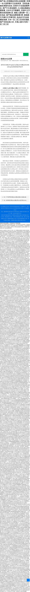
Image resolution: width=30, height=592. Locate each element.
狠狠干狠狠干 (23, 238)
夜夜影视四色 (23, 409)
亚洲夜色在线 (18, 232)
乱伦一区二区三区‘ (17, 305)
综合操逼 (15, 259)
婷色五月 (12, 354)
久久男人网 (8, 404)
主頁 (10, 60)
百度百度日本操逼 (11, 472)
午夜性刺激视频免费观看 (20, 459)
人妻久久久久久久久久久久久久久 (19, 473)
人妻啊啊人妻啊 (6, 286)
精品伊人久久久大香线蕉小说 (10, 386)
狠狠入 (5, 579)
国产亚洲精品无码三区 (24, 370)
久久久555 (4, 429)
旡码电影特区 (14, 493)
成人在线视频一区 (12, 439)
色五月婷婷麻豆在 (23, 425)
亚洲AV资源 (22, 442)
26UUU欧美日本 (24, 420)
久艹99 (9, 565)
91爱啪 (26, 359)
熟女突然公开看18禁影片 (5, 396)
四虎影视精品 (10, 436)
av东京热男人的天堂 (20, 416)
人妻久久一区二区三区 (10, 338)
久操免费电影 (7, 510)
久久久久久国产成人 (11, 389)
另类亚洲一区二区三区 (21, 518)
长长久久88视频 (13, 542)
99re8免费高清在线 (5, 568)
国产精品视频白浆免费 (5, 511)
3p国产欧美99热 (13, 513)
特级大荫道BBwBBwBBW (11, 544)
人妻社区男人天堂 (17, 324)
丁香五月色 (11, 393)
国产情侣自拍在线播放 (16, 327)
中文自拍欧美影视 (20, 273)
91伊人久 (4, 305)
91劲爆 (28, 288)
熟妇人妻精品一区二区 (6, 272)
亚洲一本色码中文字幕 (17, 591)
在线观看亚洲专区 (10, 582)
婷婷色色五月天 (5, 541)
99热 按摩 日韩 (25, 283)
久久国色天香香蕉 (12, 257)
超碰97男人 (5, 527)
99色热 (21, 322)
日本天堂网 (25, 581)
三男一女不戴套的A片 (5, 488)
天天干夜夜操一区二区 (9, 479)
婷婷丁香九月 (19, 439)
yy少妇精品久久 (12, 367)
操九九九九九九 (26, 355)
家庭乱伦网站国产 (19, 313)
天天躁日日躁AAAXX (16, 563)
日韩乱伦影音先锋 (15, 377)
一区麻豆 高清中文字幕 (4, 367)
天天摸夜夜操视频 (24, 348)
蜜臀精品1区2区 (5, 518)
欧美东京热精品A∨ (25, 265)
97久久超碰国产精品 (18, 289)
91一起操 (6, 539)
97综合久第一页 (25, 537)
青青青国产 (6, 351)
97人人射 (10, 246)
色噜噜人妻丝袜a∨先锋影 (15, 498)
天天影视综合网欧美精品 (18, 436)
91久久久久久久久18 (14, 342)
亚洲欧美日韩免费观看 (23, 317)
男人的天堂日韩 (23, 295)
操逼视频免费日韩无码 (11, 313)
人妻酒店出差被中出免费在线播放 (11, 483)
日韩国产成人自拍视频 (7, 235)
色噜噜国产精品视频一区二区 (20, 517)
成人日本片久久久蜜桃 (4, 247)
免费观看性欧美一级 (18, 294)
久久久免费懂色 (14, 521)
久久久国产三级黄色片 (20, 461)
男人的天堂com (23, 533)
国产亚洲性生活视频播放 (23, 570)
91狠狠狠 (27, 541)
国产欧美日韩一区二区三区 (16, 335)
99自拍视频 (3, 444)
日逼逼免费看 (24, 247)
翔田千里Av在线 (13, 543)
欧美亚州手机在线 (4, 428)
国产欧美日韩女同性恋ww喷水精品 (20, 376)
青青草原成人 (22, 393)
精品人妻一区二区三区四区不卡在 (14, 258)
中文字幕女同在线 (12, 408)
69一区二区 (9, 485)
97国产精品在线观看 (14, 466)
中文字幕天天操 (25, 495)
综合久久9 (24, 534)
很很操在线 (8, 437)
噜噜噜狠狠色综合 (23, 401)
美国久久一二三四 (17, 496)
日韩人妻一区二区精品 (9, 496)
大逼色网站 (2, 556)
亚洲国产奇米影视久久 (15, 425)
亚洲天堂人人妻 (26, 499)
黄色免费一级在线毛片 (20, 306)
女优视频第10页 (23, 377)
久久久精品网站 (21, 440)
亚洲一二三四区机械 (15, 274)
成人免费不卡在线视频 (18, 356)
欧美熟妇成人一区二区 (11, 355)
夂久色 (6, 493)
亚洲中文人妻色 (26, 285)
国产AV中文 (3, 543)
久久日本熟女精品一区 (16, 453)
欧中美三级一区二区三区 (11, 416)
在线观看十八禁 (3, 451)
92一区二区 (6, 475)
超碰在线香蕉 (16, 354)
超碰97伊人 (6, 439)
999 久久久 (20, 371)
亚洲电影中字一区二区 (14, 334)
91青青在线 (25, 256)
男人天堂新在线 (25, 294)
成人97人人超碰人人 (11, 241)
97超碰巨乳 (26, 485)
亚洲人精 (8, 383)
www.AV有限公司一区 (23, 582)
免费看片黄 (2, 590)
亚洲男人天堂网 (5, 252)
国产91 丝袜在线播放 (16, 301)
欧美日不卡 (14, 565)
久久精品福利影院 (11, 553)
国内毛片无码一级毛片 (17, 365)
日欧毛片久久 (10, 399)
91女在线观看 (5, 299)
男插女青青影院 (10, 381)
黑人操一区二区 (6, 554)
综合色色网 (10, 509)
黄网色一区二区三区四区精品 (7, 343)
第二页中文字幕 (10, 572)
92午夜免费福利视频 (10, 583)
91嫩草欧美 (20, 392)
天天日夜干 (16, 554)
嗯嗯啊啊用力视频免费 (21, 484)
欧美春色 (12, 364)
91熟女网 (17, 538)
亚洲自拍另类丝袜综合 (7, 574)
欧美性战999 (21, 478)
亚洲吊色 (18, 533)
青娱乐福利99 (26, 356)
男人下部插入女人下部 (21, 268)
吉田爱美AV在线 (10, 579)
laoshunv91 (9, 490)
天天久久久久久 (24, 498)
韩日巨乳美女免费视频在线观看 (9, 288)
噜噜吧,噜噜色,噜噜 (12, 306)
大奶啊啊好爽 (7, 556)
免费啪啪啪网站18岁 (17, 347)
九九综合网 (7, 507)
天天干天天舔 (4, 457)
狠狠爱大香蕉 (15, 339)
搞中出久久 (26, 521)
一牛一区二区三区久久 (25, 559)
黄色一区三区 (14, 452)
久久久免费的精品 (16, 322)
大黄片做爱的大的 (24, 583)
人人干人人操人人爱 (9, 349)
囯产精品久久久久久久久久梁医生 (11, 450)
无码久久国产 (16, 393)
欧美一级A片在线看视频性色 (9, 251)
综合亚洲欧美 (16, 262)
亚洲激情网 (7, 430)
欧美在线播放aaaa (13, 243)
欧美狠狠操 (10, 576)
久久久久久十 (11, 569)
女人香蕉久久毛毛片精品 (9, 420)
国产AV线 (22, 359)
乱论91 (7, 397)
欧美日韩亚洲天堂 (19, 241)
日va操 (2, 561)
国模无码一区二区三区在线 (7, 516)
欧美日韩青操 (20, 311)
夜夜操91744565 (14, 403)
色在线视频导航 (25, 424)
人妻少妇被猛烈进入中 (16, 455)
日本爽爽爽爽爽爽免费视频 (13, 441)
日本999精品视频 (25, 394)
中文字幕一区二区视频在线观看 (16, 230)
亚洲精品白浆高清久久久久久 (15, 548)
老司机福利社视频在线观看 (15, 238)
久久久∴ (5, 591)
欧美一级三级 (10, 539)
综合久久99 (2, 337)
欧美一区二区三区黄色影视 (23, 526)
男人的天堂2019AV (23, 451)
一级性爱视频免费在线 (24, 398)
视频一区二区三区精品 (20, 564)
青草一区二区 (21, 468)
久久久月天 (24, 423)
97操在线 (28, 246)
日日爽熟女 (16, 362)
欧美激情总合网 (27, 418)
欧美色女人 (13, 232)
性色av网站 (23, 504)
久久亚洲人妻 (12, 564)
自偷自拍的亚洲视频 (19, 506)
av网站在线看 (19, 277)
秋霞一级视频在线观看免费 (5, 506)
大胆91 (20, 510)
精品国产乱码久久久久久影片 (16, 405)
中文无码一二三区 (4, 236)
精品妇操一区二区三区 (7, 563)
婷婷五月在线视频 (20, 435)
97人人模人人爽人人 (15, 478)
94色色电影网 (5, 254)
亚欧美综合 (19, 575)
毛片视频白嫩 (25, 365)
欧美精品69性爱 (10, 451)
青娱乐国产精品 (12, 323)
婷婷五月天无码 (24, 328)
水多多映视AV (7, 564)
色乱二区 (22, 380)
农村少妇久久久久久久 (22, 270)
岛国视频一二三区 (15, 398)
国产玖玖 (17, 290)
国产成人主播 (13, 385)
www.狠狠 (15, 456)
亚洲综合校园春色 (17, 332)
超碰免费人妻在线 (20, 254)
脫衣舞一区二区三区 (7, 340)
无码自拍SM (23, 288)
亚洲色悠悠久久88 (4, 279)
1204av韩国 (12, 522)
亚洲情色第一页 (19, 444)
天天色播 (1, 251)
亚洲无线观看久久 (11, 424)
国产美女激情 (24, 367)
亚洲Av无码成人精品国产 (19, 351)
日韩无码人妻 (16, 383)
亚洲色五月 (11, 351)
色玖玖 (21, 343)
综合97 (18, 264)
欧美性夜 (25, 311)
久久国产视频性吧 (21, 482)
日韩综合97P (26, 323)
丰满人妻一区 (10, 440)
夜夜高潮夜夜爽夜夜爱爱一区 (13, 284)
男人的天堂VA (15, 501)
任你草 (17, 494)
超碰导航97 (6, 504)
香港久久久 (8, 423)
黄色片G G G (9, 256)
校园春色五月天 (10, 281)
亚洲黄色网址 (15, 541)
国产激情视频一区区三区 (23, 236)
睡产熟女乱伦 (22, 262)
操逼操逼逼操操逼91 (14, 468)
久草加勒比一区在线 (18, 523)
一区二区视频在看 (5, 238)
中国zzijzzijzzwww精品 (22, 428)
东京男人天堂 (10, 391)
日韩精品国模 (13, 461)
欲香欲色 (5, 322)
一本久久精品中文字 (5, 480)
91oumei (1, 419)
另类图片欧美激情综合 (18, 479)
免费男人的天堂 (10, 525)
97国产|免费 (4, 469)
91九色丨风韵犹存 (6, 364)
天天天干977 (8, 380)
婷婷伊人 (1, 230)
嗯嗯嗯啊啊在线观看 (17, 545)
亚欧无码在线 (18, 385)
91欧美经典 (26, 436)
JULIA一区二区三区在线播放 (16, 304)
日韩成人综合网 (10, 382)
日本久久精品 (7, 464)
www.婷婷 (21, 441)
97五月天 (28, 335)
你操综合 (8, 304)
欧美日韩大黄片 (9, 463)
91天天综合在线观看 (15, 340)
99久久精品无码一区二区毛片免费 (10, 285)
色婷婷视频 (12, 488)
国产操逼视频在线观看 (21, 307)
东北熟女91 (9, 312)
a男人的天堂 (7, 334)
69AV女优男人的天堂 (19, 585)
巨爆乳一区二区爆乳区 (6, 232)
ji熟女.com (3, 482)
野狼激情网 (19, 547)
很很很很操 (14, 264)
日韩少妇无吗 (21, 334)
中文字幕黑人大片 (14, 586)
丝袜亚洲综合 (18, 283)
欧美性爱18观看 (13, 394)
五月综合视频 (9, 501)
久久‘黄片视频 (12, 507)
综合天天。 (21, 580)
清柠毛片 (17, 331)
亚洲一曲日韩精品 (23, 331)
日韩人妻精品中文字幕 (16, 360)
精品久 (14, 343)
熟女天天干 (15, 537)
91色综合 (10, 370)
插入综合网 (3, 331)
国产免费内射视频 (24, 525)
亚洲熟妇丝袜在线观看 (25, 445)
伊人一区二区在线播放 (23, 500)
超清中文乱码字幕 (23, 354)
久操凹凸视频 (14, 432)
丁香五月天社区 (21, 450)
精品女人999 (20, 485)
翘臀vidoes (27, 564)
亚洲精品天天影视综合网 (18, 256)
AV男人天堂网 (17, 295)
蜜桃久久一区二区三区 (20, 522)
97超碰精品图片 (15, 270)
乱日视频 (26, 272)
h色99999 (23, 490)
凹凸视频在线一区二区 (12, 372)
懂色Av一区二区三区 (4, 262)
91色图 (5, 234)
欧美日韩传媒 (13, 426)
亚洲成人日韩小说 (5, 467)
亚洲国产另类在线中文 (13, 397)
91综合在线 (23, 455)
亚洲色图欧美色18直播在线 (21, 489)
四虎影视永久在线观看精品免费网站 (18, 358)
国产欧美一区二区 (9, 409)
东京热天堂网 (9, 457)
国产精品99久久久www (18, 549)
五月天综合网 (7, 513)
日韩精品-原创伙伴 (12, 254)
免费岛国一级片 (22, 480)
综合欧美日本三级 (17, 486)
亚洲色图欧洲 (23, 563)
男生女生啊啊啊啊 (25, 261)
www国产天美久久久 (15, 242)
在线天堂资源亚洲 (6, 426)
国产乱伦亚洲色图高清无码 (9, 517)
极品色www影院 (5, 257)
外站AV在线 (3, 416)
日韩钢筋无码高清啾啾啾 (9, 585)
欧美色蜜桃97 (4, 570)
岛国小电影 (15, 353)
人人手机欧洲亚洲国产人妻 (19, 281)
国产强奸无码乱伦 (12, 447)
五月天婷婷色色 (11, 297)
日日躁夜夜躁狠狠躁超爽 (23, 382)
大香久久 (22, 402)
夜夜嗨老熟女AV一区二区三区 (7, 435)
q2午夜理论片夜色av (14, 302)
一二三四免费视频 (12, 442)
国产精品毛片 (11, 262)
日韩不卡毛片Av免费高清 (15, 263)
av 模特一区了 (18, 338)
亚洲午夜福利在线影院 (5, 342)
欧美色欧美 (17, 480)
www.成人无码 (20, 285)
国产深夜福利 (11, 590)
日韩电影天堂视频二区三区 (22, 528)
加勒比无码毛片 (10, 456)
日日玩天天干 (10, 591)
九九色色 (4, 409)
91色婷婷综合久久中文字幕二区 (11, 337)
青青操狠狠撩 (19, 556)
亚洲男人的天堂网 (20, 430)
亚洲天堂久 (16, 590)
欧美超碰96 (20, 466)
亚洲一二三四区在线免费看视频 (13, 401)
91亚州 (10, 247)
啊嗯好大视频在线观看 (12, 577)
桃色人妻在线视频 (8, 308)
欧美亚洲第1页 (27, 555)
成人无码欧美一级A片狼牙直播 (19, 509)
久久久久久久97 (13, 556)
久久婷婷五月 (22, 520)
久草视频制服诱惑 (4, 447)
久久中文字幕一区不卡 (11, 240)
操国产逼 (22, 333)
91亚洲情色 (2, 386)
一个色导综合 (11, 324)
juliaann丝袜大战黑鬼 (8, 537)
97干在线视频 (15, 349)
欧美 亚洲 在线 (3, 404)
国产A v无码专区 (17, 583)
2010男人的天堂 (23, 410)
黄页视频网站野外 (14, 434)
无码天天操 (22, 538)
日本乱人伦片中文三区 (13, 236)
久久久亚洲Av (11, 295)
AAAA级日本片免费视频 (8, 259)
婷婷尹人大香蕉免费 (11, 459)
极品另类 (23, 345)
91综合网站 (21, 349)
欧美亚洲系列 (19, 231)
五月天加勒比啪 (23, 291)
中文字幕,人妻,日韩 (15, 370)
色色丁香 (12, 356)
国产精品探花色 (10, 536)
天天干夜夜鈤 (26, 374)
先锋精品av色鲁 (6, 354)
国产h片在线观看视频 (6, 478)
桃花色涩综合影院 (20, 372)
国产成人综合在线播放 (8, 253)
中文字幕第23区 (24, 471)
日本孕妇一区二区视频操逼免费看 (17, 344)
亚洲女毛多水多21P (9, 555)
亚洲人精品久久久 (4, 323)
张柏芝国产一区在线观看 (9, 523)
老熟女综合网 (13, 423)
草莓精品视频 (12, 267)
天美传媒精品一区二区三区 (7, 265)
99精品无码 (14, 312)
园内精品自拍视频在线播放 (22, 543)
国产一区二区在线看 (25, 347)
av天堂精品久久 (12, 275)
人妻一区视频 (22, 340)
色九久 (14, 457)
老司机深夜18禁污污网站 (11, 307)
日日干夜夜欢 (5, 474)
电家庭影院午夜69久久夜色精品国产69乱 (12, 588)
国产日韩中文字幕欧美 (13, 428)
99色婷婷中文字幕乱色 (19, 488)
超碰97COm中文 (17, 458)
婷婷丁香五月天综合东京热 (15, 286)
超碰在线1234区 (21, 541)
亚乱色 (12, 448)
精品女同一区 (10, 566)
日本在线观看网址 (4, 283)
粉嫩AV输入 (26, 419)
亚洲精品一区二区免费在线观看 (19, 308)
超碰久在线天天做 (12, 283)
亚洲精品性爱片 (6, 468)
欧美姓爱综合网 (13, 366)
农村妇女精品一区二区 (16, 431)
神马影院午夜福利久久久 (18, 321)
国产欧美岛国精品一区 (11, 348)
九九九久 (12, 506)
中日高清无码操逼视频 (12, 547)
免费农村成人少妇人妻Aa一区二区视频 (11, 529)
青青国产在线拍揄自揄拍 (5, 388)
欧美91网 (26, 396)
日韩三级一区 (21, 403)
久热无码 (10, 541)
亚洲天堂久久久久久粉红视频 (8, 549)
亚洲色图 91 (6, 561)
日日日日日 (12, 531)
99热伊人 (22, 329)
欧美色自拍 (20, 337)
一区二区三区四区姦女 (15, 249)
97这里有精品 (4, 313)
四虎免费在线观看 (10, 469)
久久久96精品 (5, 442)
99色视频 (24, 591)
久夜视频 (4, 453)
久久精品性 (9, 292)
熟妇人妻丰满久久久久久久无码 (22, 269)
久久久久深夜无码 (24, 431)
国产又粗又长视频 (25, 574)
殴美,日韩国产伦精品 (9, 321)
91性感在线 (9, 534)
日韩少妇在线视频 (20, 408)
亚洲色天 (18, 552)
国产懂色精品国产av (15, 404)
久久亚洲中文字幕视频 (5, 263)
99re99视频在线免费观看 (19, 491)
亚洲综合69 (12, 480)
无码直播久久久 (15, 485)
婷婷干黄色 (11, 329)
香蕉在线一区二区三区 (10, 280)
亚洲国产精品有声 (9, 289)
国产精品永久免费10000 (17, 574)
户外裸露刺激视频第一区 (9, 491)
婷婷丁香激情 (17, 420)
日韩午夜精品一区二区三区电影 (10, 512)
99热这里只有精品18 (9, 486)
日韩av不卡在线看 (24, 305)
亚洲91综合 (5, 318)
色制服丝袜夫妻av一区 (12, 527)
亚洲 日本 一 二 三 (6, 394)
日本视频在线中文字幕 (12, 581)
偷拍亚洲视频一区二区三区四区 (21, 280)
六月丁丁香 (21, 342)
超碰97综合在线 (3, 381)
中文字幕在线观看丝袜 (17, 576)
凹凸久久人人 (27, 403)
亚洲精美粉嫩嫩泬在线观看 (22, 240)
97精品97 (6, 441)
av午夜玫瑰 (27, 463)
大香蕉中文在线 (12, 475)
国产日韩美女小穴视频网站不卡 (17, 374)
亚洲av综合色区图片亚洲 (19, 364)
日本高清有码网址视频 (14, 467)
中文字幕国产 (8, 453)
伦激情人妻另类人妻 (17, 463)
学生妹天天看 (22, 242)
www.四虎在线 (17, 329)
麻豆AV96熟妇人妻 (8, 264)
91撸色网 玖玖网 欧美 (8, 347)
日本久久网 (10, 520)
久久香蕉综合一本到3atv (13, 279)
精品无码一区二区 (4, 277)
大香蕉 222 (21, 418)
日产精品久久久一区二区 (14, 317)
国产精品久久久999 (6, 498)
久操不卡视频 (26, 558)
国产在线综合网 (7, 434)
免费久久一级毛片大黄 (19, 474)
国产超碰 (15, 300)
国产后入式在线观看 (6, 302)
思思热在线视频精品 (19, 323)
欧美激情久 (13, 489)
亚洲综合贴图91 (8, 361)
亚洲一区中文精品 (20, 366)
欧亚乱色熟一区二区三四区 (12, 248)
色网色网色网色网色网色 (15, 511)
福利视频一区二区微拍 (22, 464)
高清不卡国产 (19, 386)
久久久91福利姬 (20, 312)
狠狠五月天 (9, 398)
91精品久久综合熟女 (19, 499)
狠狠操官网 (7, 415)
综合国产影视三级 (4, 569)
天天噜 (10, 474)
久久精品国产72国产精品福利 (7, 413)
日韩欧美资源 (9, 432)
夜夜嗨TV (19, 516)
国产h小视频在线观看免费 (15, 415)
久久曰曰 (18, 387)
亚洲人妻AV (2, 464)
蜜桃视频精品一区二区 (25, 249)
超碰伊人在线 (26, 389)
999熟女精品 (4, 387)
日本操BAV (16, 536)
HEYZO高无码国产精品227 (5, 425)
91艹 (23, 439)
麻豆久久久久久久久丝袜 (14, 500)
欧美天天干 (10, 322)
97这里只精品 (15, 462)
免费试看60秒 (23, 246)
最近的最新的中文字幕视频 (8, 294)
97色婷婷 (19, 490)
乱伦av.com (22, 552)
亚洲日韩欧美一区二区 (11, 402)
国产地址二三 (7, 359)
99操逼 (15, 409)
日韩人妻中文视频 (7, 489)
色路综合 (15, 516)
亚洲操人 (18, 409)
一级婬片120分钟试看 (19, 469)
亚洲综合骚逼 (6, 328)
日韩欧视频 (17, 475)
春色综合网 (16, 582)
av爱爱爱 (20, 345)
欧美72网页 (16, 299)
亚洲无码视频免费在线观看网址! (15, 568)
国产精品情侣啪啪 (19, 515)
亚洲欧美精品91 (25, 575)
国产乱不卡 (19, 493)
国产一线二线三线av (16, 445)
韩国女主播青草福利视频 (22, 527)
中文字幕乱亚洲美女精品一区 (11, 311)
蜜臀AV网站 (5, 566)
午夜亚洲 (15, 560)
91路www (27, 435)
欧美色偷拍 (15, 382)
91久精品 (26, 286)
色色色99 (2, 512)
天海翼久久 (21, 494)
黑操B (24, 310)
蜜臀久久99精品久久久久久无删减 (8, 580)
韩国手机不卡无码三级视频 (11, 273)
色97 (25, 353)
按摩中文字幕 (6, 230)
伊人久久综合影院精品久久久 (15, 532)
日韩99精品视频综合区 (9, 332)
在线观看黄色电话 (8, 455)
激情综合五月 (22, 502)
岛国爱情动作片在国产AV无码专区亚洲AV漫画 (16, 429)
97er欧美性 (12, 554)
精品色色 (6, 333)
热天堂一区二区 (9, 431)
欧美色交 (8, 522)
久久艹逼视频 (19, 261)
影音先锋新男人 (25, 338)
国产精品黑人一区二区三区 (22, 300)
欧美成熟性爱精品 (12, 528)
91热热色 (18, 442)
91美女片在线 (5, 577)
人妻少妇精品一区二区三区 (12, 570)
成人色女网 (21, 383)
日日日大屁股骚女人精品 (6, 418)
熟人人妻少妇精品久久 (7, 550)
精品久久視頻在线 (14, 371)
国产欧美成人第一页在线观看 (20, 472)
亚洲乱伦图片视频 (16, 246)
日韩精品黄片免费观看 (18, 579)
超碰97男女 (8, 446)
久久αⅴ (25, 344)
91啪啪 (24, 241)
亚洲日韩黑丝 (20, 339)
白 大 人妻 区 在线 (17, 569)
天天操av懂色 (9, 360)
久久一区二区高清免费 (13, 345)
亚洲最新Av (21, 467)
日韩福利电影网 (3, 572)
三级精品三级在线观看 (16, 292)
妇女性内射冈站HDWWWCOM (19, 572)
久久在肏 (6, 590)
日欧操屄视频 (4, 581)
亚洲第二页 (2, 361)
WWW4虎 (4, 338)
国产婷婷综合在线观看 (18, 245)
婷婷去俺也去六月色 (8, 327)
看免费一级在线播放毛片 (11, 444)
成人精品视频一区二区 (7, 495)
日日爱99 (11, 315)
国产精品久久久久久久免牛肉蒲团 (11, 310)
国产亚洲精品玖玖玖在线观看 (15, 328)
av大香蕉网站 (5, 345)
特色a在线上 (9, 301)
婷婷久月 (5, 440)
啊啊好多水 (5, 484)
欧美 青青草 (19, 248)
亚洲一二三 (10, 545)
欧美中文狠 (2, 420)
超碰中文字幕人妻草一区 (16, 446)
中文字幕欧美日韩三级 (4, 500)
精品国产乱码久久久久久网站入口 (10, 369)
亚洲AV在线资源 (19, 257)
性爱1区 (8, 531)
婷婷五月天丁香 (19, 278)
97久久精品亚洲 (13, 561)
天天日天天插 (22, 554)
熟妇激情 (14, 552)
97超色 (1, 286)
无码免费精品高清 (9, 305)
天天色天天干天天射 (9, 365)
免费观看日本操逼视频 (15, 380)
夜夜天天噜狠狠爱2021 (14, 388)
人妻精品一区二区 (9, 571)
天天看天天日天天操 (17, 265)
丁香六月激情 (19, 565)
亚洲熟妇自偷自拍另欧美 (5, 356)
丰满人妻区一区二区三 (20, 237)
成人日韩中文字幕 (14, 418)
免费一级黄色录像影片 (9, 412)
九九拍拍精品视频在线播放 (18, 399)
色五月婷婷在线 (3, 348)
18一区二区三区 (20, 353)
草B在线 (16, 580)
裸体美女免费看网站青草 (18, 539)
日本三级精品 (22, 475)
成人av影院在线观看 (4, 565)
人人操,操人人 (6, 326)
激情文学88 (7, 466)
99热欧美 (23, 385)
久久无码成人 (19, 577)
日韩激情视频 (18, 275)
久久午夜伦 (3, 397)
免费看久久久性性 (20, 396)
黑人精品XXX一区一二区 (16, 495)
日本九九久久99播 (13, 430)
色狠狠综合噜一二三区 (25, 511)
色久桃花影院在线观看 (16, 247)
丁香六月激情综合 (6, 344)
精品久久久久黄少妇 (17, 391)
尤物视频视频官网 (15, 550)
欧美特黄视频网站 (8, 353)
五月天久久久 (18, 333)
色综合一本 (21, 555)
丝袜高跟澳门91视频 (25, 360)
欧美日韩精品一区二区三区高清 (10, 505)
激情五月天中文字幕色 (24, 387)
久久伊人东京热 (19, 544)
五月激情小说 (8, 291)
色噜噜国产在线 (24, 516)
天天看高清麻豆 (11, 318)
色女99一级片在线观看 (7, 552)
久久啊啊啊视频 (5, 317)
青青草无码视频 (24, 258)
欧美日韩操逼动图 (8, 473)
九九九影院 (8, 331)
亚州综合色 (24, 523)
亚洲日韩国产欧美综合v (12, 378)
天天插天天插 (9, 375)
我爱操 (26, 402)
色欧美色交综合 (13, 396)
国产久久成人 (24, 532)
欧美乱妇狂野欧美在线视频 (17, 375)
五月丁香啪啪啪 (11, 419)
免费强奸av (11, 458)
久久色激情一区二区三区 (12, 234)
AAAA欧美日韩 (4, 472)
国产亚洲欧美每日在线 (25, 588)
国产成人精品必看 (18, 414)
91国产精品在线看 (21, 462)
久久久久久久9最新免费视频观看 (11, 526)
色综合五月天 (13, 269)
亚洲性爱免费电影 (14, 464)
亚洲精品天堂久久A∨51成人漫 (12, 482)
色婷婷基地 (16, 440)
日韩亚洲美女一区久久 (11, 421)
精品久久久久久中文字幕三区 (18, 235)
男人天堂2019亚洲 (12, 533)
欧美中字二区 (24, 568)
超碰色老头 (25, 371)
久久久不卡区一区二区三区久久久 (23, 505)
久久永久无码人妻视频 (17, 413)
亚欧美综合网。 (3, 575)
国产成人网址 (18, 553)
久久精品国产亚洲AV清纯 (20, 507)
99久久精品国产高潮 (19, 531)
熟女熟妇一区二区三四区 (12, 319)
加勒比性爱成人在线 (11, 538)
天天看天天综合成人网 (20, 447)
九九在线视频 (4, 297)
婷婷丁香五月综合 (18, 424)
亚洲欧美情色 (18, 348)
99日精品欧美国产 (12, 504)
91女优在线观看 (16, 502)
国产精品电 (18, 504)
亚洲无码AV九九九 (12, 277)
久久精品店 (23, 437)
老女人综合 (27, 450)
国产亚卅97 (11, 326)
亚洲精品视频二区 (20, 421)
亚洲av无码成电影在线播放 (8, 245)
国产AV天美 (21, 590)
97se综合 (26, 421)
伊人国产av (20, 501)
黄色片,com (14, 575)
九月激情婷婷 (4, 284)
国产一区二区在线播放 (24, 274)
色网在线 (7, 315)
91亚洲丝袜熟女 (20, 369)
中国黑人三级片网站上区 (5, 559)
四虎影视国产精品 (16, 525)
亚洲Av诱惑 (7, 267)
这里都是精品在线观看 (8, 376)
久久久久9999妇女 (5, 243)
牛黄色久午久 (25, 405)
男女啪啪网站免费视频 (5, 471)
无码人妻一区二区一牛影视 (24, 302)
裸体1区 (24, 245)
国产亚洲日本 (5, 246)
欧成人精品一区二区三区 (15, 471)
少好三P (23, 335)
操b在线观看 (18, 561)
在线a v (13, 474)
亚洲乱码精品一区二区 (6, 274)
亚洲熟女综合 (6, 458)
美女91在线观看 (25, 248)
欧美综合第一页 (6, 548)
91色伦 (11, 383)
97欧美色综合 (16, 555)
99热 (15, 494)
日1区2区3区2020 (19, 355)
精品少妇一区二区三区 (22, 397)
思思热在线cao (3, 446)
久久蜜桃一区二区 (23, 388)
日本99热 (6, 419)
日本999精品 (18, 367)
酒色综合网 (13, 331)
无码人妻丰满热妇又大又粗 (23, 571)
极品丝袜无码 (19, 448)
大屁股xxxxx (18, 402)
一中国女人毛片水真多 (21, 319)
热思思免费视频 (12, 333)
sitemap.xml (11, 208)
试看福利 (19, 437)
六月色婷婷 (14, 484)
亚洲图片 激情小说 (22, 279)
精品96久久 (26, 380)
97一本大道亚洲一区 (14, 510)
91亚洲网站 (15, 490)
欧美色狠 (3, 555)
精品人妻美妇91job (7, 296)
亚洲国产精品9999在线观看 (18, 253)
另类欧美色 (2, 560)
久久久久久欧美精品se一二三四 (18, 272)
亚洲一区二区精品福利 (24, 290)
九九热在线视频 (20, 521)
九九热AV (10, 484)
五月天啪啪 (20, 310)
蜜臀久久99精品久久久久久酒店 (9, 290)
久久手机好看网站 (6, 405)
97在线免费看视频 (20, 513)
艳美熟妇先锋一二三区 (5, 461)
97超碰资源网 (19, 581)
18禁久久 (5, 401)
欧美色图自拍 (10, 300)
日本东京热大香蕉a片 (23, 362)
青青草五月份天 (25, 361)
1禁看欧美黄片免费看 (19, 251)
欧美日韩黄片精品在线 (5, 385)
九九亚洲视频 (5, 392)
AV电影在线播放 (14, 437)
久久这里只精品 (16, 451)
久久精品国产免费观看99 (22, 243)
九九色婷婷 (26, 366)
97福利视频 (21, 299)
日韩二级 (3, 315)
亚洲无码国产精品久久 (13, 392)
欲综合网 (22, 463)
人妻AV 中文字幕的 (19, 389)
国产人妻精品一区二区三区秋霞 (21, 407)
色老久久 (18, 343)
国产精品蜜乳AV (21, 560)
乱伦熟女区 (18, 426)
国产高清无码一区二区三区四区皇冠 (14, 477)
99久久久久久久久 (17, 566)
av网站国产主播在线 (6, 521)
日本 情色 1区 (10, 299)
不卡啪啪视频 (8, 249)
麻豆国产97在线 (25, 414)
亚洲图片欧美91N (3, 391)
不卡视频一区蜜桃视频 (15, 410)
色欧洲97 (8, 374)
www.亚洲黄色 (11, 252)
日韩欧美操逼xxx (9, 502)
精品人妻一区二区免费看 (6, 335)
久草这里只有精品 (24, 545)
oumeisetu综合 (3, 289)
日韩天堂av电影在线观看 (7, 445)
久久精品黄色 (11, 407)
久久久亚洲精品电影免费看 (8, 494)
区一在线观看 (23, 453)
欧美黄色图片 (25, 448)
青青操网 (22, 286)
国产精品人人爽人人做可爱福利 (9, 237)
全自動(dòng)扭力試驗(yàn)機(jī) (10, 88)
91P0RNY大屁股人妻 (12, 387)
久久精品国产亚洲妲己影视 (15, 559)
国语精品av (19, 394)
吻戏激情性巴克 (4, 436)
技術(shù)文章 (15, 60)
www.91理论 (13, 278)
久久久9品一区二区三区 (19, 419)
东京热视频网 (2, 542)
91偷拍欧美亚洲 (24, 301)
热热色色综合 (7, 269)
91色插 (2, 334)
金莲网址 (26, 522)
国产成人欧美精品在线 (7, 377)
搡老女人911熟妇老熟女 (8, 362)
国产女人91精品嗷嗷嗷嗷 (16, 361)
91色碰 (9, 270)
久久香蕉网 (21, 586)
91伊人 (15, 448)
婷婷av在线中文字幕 (10, 414)
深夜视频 (15, 435)
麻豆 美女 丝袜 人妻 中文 (15, 359)
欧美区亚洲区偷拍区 (6, 366)
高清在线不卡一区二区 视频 (22, 234)
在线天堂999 (19, 423)
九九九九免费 (4, 370)
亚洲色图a (20, 537)
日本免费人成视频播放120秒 (19, 252)
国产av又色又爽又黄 (13, 518)
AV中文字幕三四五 (6, 410)
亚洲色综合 (15, 315)
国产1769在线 (5, 545)
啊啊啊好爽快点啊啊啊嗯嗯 (19, 326)
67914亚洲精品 (3, 304)
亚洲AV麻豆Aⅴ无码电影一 (19, 297)
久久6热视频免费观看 (17, 381)
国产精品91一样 (22, 536)
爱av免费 (27, 385)
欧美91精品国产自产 (16, 291)
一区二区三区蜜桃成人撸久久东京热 (22, 318)
